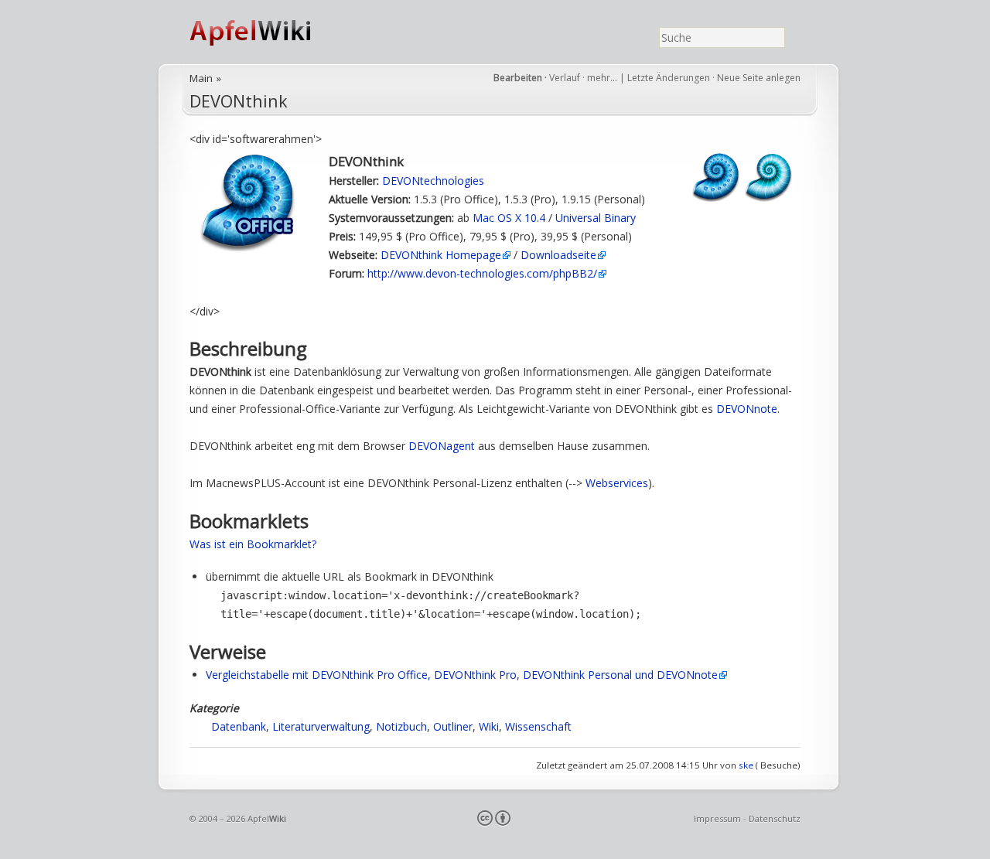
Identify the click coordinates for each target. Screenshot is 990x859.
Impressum (717, 818)
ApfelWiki (266, 32)
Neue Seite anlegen (759, 77)
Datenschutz (775, 818)
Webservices (616, 483)
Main (201, 78)
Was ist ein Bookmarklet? (252, 544)
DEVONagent (441, 445)
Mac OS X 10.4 (509, 217)
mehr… (603, 77)
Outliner (453, 726)
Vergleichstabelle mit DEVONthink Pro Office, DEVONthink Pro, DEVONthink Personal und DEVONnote (462, 674)
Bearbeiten (517, 77)
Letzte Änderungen (668, 77)
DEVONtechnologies (433, 180)
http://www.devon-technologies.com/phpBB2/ (482, 273)
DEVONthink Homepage (441, 254)
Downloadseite (558, 254)
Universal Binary (595, 217)
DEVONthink (238, 101)
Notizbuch (401, 726)
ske (746, 765)
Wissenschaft (538, 726)
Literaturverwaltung (321, 726)
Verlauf (564, 77)
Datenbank (238, 726)
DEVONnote (746, 408)
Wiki (489, 726)
